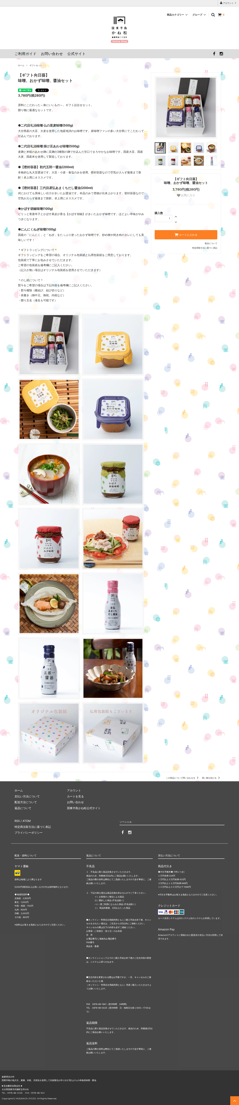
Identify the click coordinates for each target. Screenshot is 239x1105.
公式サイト (76, 54)
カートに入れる (188, 234)
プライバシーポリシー (29, 832)
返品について (211, 243)
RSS (17, 821)
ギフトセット (36, 65)
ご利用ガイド (26, 54)
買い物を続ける (209, 778)
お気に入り (187, 195)
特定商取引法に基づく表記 (204, 248)
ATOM (27, 821)
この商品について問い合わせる (181, 778)
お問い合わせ (52, 54)
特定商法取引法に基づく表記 (33, 827)
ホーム (21, 65)
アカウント (228, 3)
